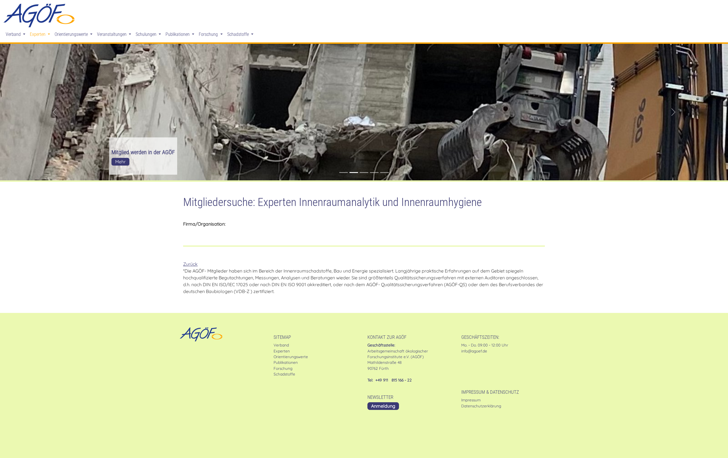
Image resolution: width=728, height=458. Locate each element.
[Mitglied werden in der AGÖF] (353, 172)
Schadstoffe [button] (238, 34)
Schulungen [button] (147, 34)
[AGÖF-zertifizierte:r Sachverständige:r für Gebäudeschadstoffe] (364, 172)
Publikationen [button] (178, 34)
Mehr (120, 161)
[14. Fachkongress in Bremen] (343, 172)
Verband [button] (14, 34)
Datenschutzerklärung (481, 405)
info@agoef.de (474, 350)
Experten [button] (38, 34)
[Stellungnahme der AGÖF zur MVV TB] (384, 172)
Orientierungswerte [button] (72, 34)
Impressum (471, 399)
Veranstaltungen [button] (112, 34)
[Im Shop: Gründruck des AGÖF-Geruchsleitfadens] (374, 172)
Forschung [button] (209, 34)
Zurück (190, 264)
